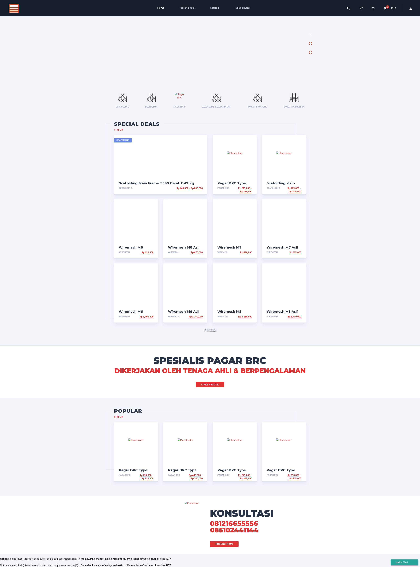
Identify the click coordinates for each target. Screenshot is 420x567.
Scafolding (125, 188)
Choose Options (192, 188)
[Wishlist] (361, 8)
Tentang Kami (187, 7)
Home (160, 7)
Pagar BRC (223, 188)
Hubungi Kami (242, 7)
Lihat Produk (210, 384)
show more (210, 329)
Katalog (214, 7)
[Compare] (373, 8)
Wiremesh (124, 252)
